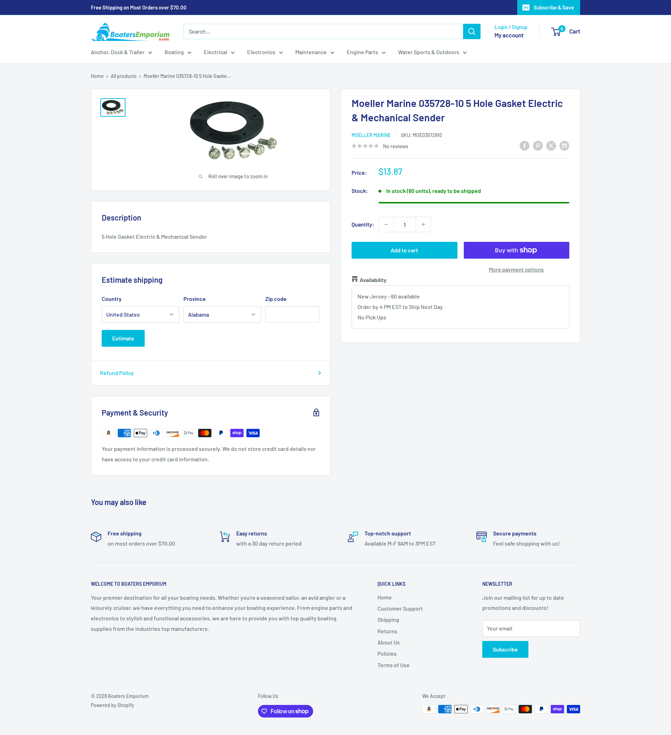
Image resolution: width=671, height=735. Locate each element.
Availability (373, 279)
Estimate (123, 338)
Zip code (276, 298)
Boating (174, 52)
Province (194, 298)
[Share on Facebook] (524, 145)
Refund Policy (117, 372)
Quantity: (363, 224)
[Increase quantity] (423, 224)
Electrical (215, 52)
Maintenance (311, 52)
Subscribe (505, 649)
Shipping (388, 619)
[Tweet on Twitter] (551, 145)
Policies (387, 653)
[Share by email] (564, 145)
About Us (388, 642)
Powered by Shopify (112, 705)
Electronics (261, 52)
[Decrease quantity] (386, 224)
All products (124, 76)
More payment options (516, 269)
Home (97, 76)
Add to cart (404, 250)
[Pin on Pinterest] (538, 145)
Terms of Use (393, 665)
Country (112, 298)
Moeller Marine (371, 135)
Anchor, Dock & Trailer (118, 52)
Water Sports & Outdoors (428, 52)
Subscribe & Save (554, 7)
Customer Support (400, 608)
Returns (387, 631)
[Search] (472, 31)
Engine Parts (362, 52)
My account (509, 34)
